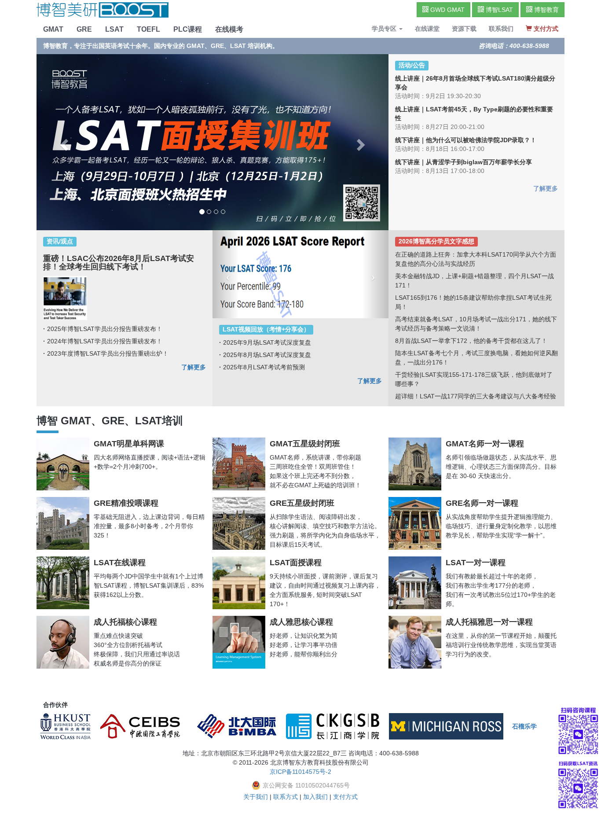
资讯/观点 (60, 241)
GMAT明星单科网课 (129, 443)
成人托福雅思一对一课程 (489, 622)
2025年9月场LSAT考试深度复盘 (267, 342)
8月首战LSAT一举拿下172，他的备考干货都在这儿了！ (471, 340)
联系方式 (285, 796)
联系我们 (501, 28)
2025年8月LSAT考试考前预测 (264, 367)
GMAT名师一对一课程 (485, 443)
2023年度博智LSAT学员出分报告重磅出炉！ (108, 353)
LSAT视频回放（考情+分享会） (266, 329)
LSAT (114, 29)
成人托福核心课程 (125, 622)
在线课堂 (427, 28)
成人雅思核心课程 (301, 622)
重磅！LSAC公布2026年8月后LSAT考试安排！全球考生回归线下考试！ (118, 263)
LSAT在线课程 (120, 562)
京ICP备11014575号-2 (300, 771)
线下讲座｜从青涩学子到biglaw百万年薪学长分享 (463, 162)
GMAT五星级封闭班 (305, 443)
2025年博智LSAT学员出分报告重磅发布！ (104, 328)
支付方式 (345, 796)
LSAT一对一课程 (476, 562)
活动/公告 (412, 65)
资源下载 (464, 28)
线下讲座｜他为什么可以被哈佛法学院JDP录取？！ (465, 140)
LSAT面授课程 (296, 562)
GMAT (53, 29)
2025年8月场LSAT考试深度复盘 (267, 354)
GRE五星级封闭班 (302, 503)
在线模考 (229, 29)
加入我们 (315, 796)
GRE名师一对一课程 (482, 503)
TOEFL (148, 29)
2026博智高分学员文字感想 (436, 241)
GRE (84, 29)
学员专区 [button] (385, 28)
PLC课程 (187, 29)
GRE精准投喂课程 (126, 503)
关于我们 (255, 796)
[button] (226, 274)
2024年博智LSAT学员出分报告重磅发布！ (104, 341)
